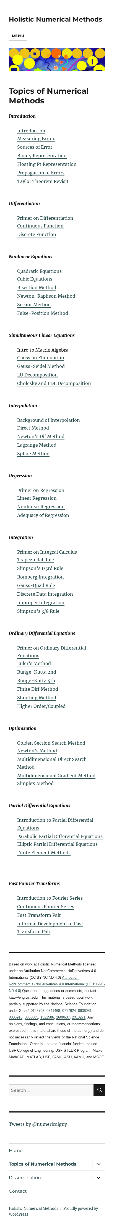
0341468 (53, 1011)
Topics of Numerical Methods (42, 1164)
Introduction (31, 131)
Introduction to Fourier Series (50, 898)
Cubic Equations (34, 279)
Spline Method (33, 453)
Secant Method (34, 304)
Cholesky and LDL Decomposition (54, 383)
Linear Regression (37, 498)
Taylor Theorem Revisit (43, 181)
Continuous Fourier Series (45, 906)
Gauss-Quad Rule (36, 585)
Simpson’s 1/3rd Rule (40, 568)
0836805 (31, 1017)
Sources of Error (34, 147)
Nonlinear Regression (41, 506)
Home (16, 1150)
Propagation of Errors (40, 173)
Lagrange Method (36, 445)
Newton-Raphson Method (46, 296)
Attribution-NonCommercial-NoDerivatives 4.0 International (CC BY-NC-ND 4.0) (57, 984)
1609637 (63, 1017)
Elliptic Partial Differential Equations (57, 844)
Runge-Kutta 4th (36, 680)
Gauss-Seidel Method (41, 366)
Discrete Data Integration (45, 594)
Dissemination (25, 1177)
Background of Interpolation (48, 420)
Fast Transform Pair (39, 915)
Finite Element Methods (44, 852)
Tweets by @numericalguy (38, 1124)
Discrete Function (36, 234)
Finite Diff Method (37, 689)
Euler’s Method (34, 663)
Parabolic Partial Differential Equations (60, 836)
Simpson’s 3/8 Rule (38, 611)
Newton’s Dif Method (40, 436)
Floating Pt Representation (47, 164)
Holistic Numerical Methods (55, 19)
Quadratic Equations (39, 271)
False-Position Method (42, 313)
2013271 (79, 1017)
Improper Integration (40, 602)
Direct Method (33, 428)
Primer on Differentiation (45, 218)
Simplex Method (35, 783)
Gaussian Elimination (40, 357)
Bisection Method (36, 287)
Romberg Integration (40, 577)
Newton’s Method (37, 750)
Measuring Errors (36, 138)
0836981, (85, 1011)
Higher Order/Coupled (41, 706)
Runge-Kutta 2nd (36, 672)
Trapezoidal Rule (35, 559)
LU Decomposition (37, 375)
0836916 (15, 1017)
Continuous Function (40, 226)
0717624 (69, 1011)
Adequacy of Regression (43, 515)
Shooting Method (36, 697)
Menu (18, 35)
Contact (18, 1191)
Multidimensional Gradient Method (56, 775)
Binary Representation (42, 155)
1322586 (47, 1017)
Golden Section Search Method (51, 743)
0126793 (37, 1011)
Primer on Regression (40, 490)
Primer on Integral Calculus (47, 552)
